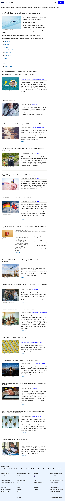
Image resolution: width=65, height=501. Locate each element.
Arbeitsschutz (8, 61)
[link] (3, 7)
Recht (6, 58)
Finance (6, 47)
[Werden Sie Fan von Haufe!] (34, 476)
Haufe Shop (36, 35)
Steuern (6, 44)
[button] (61, 2)
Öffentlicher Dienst (10, 50)
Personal (7, 41)
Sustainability (8, 66)
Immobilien (7, 55)
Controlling (7, 53)
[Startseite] (4, 2)
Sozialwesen (8, 64)
